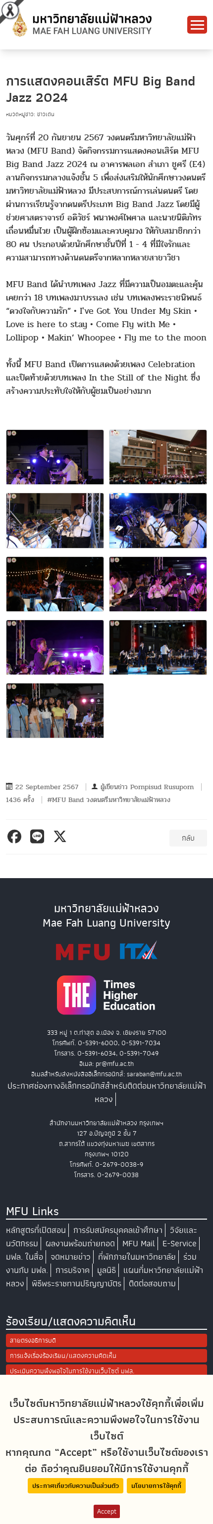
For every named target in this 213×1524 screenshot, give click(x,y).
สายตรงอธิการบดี (33, 1340)
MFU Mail (138, 1243)
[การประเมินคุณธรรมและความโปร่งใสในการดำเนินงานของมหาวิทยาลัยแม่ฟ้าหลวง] (106, 950)
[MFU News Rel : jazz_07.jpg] (55, 647)
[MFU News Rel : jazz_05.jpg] (55, 584)
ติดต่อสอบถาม (152, 1283)
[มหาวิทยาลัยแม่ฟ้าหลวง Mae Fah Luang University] (81, 24)
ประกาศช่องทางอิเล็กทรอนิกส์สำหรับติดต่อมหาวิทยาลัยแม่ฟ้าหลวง (106, 1092)
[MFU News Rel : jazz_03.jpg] (55, 520)
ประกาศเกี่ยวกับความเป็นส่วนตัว (75, 1486)
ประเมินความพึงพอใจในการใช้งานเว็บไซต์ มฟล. (72, 1371)
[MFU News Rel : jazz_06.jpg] (158, 584)
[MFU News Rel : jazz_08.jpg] (158, 647)
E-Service (179, 1243)
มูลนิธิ (106, 1270)
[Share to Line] (39, 837)
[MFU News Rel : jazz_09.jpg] (55, 710)
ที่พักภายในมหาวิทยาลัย (137, 1257)
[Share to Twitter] (61, 837)
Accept (106, 1511)
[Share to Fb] (16, 837)
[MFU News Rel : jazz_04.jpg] (158, 520)
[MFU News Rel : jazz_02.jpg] (158, 457)
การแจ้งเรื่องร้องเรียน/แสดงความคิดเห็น (63, 1356)
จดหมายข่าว (71, 1257)
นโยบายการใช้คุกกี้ (156, 1486)
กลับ (188, 838)
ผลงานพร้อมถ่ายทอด (80, 1243)
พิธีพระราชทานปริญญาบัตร (76, 1283)
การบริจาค (72, 1270)
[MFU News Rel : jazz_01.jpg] (55, 457)
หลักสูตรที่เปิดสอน (36, 1230)
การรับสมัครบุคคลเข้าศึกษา (117, 1230)
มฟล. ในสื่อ (24, 1257)
